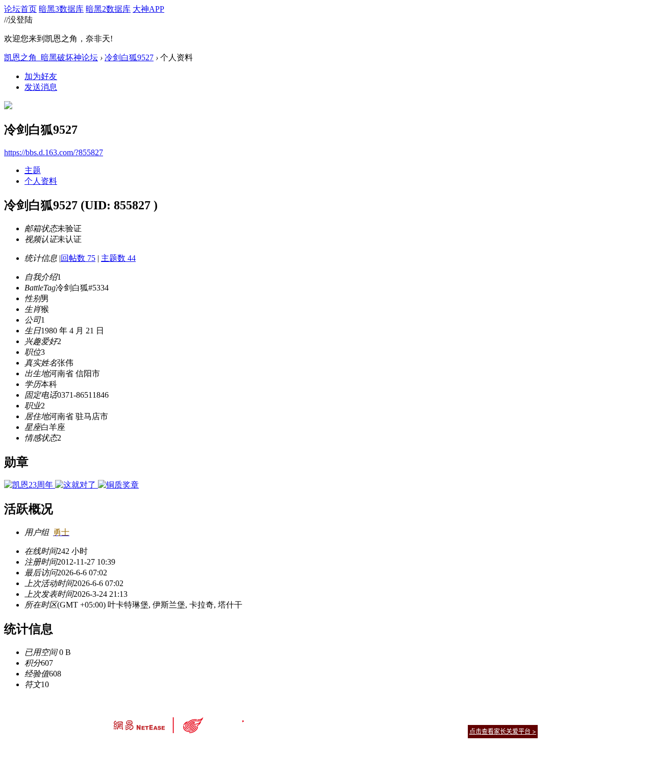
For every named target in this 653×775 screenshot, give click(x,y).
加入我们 (525, 718)
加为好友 (40, 76)
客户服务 (311, 718)
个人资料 (40, 181)
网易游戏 (464, 718)
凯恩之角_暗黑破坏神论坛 (51, 57)
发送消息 (40, 87)
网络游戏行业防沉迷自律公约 (399, 731)
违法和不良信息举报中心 (147, 749)
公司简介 (280, 718)
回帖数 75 (78, 258)
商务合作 (495, 718)
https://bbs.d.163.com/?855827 (53, 152)
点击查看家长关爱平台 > (502, 731)
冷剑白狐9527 (129, 57)
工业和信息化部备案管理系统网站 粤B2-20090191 (255, 749)
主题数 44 (118, 258)
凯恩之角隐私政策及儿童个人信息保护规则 (388, 718)
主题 (32, 170)
